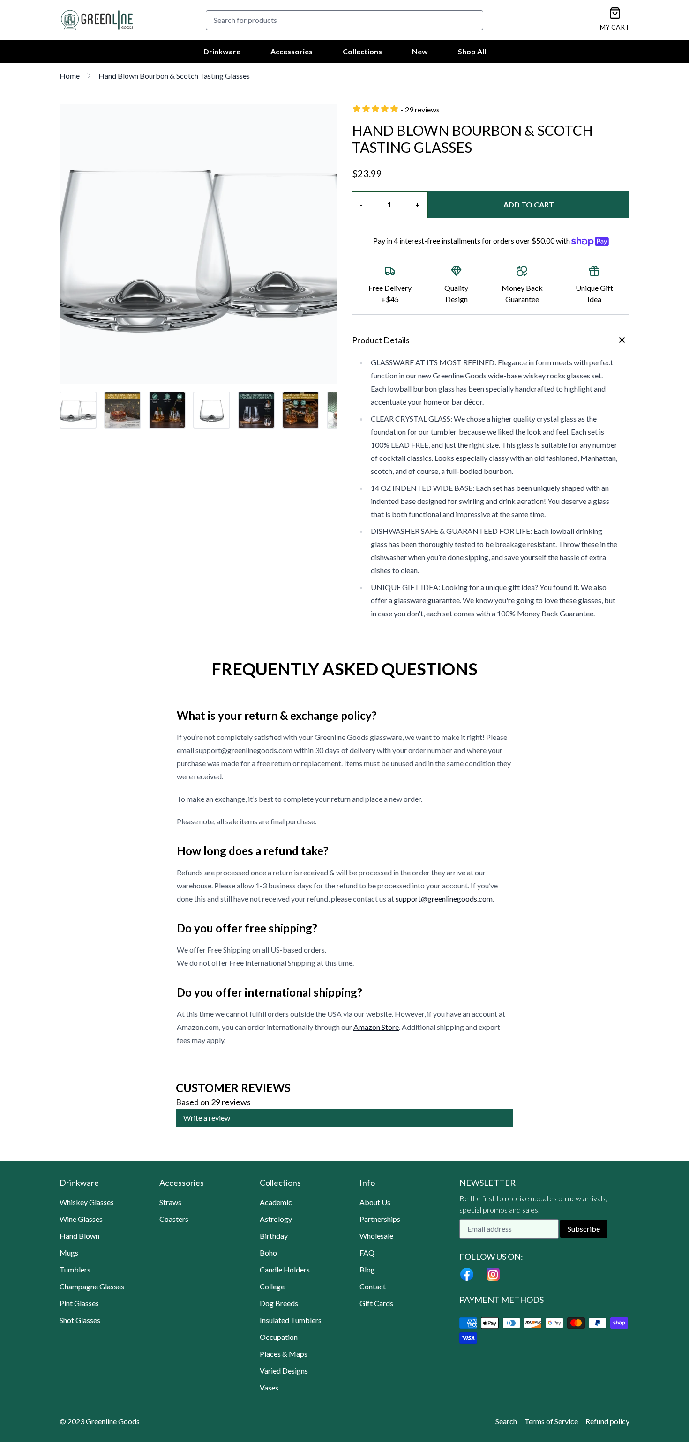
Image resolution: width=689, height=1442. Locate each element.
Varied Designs (284, 1370)
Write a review (206, 1117)
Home (70, 75)
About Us (374, 1202)
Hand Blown (79, 1235)
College (272, 1286)
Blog (367, 1269)
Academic (276, 1202)
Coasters (173, 1218)
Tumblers (75, 1269)
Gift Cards (376, 1303)
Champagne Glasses (92, 1286)
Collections (362, 51)
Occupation (279, 1336)
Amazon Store (376, 1026)
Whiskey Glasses (87, 1202)
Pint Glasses (79, 1303)
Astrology (276, 1218)
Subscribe (584, 1228)
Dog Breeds (279, 1303)
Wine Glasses (81, 1218)
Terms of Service (551, 1421)
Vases (269, 1387)
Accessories (291, 51)
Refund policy (607, 1421)
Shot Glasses (80, 1320)
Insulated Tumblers (291, 1320)
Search (506, 1421)
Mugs (69, 1252)
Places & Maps (283, 1353)
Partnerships (379, 1218)
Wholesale (376, 1235)
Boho (268, 1252)
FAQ (366, 1252)
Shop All (472, 51)
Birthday (274, 1235)
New (420, 51)
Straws (170, 1202)
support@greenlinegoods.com (444, 898)
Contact (372, 1286)
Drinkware (221, 51)
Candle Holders (285, 1269)
